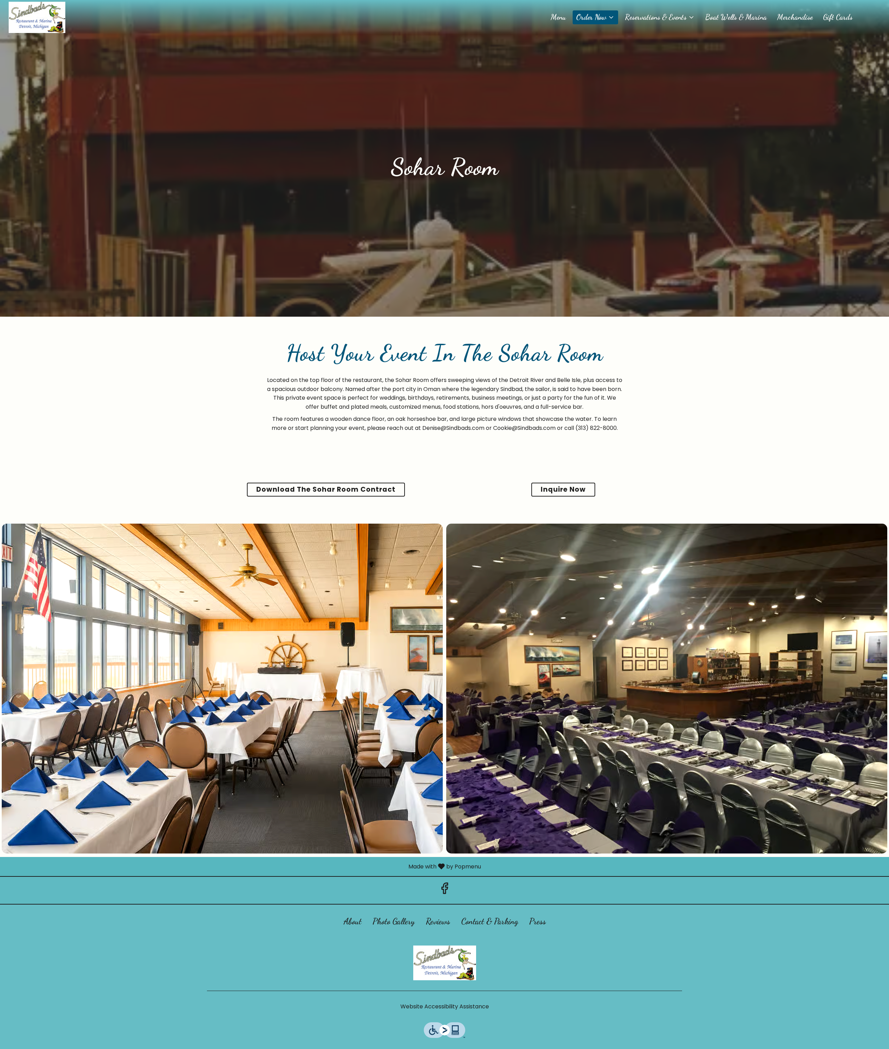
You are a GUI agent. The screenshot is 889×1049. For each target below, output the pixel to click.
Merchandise (795, 17)
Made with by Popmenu (243, 866)
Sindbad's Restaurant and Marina (444, 963)
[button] (595, 17)
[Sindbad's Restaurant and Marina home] (37, 17)
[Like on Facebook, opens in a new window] (444, 890)
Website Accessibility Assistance (444, 1006)
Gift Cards (838, 17)
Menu (558, 17)
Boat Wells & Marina (736, 17)
